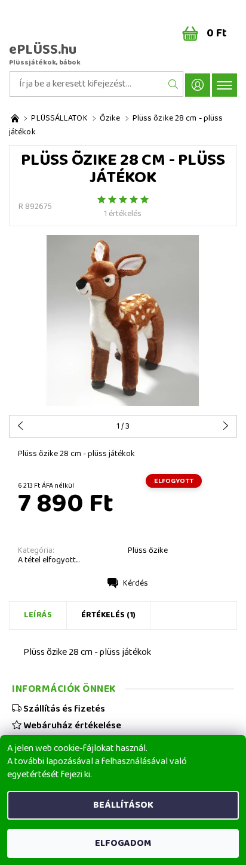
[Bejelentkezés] (197, 85)
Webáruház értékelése (71, 725)
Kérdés (135, 583)
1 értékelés (123, 214)
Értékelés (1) (108, 614)
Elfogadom (123, 843)
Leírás (38, 614)
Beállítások (123, 805)
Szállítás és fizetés (63, 708)
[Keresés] (173, 84)
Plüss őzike (148, 550)
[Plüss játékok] (15, 118)
